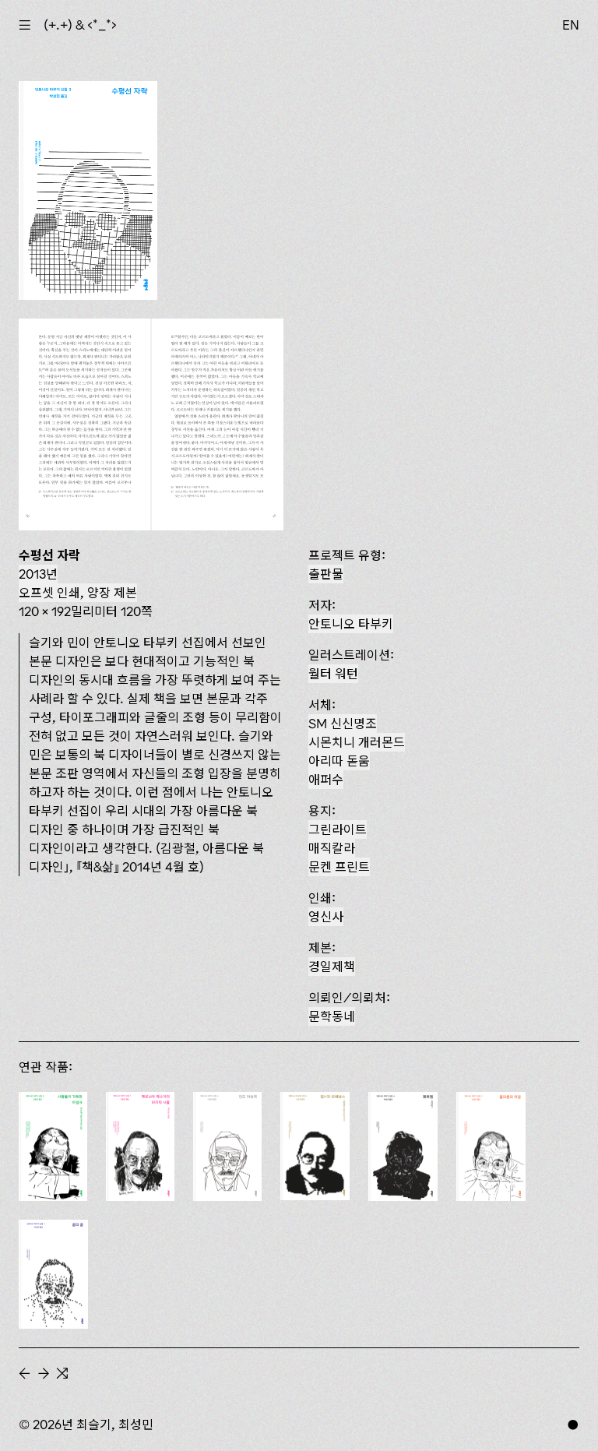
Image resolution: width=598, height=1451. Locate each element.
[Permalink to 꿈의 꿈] (53, 1274)
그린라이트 (337, 829)
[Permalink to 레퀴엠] (403, 1146)
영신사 (325, 916)
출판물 (325, 574)
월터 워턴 (333, 673)
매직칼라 (331, 848)
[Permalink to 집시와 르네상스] (315, 1146)
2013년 (38, 574)
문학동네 (331, 1016)
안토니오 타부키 (350, 624)
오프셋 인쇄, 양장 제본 (78, 592)
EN (570, 25)
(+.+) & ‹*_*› (80, 25)
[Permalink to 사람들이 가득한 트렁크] (53, 1146)
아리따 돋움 (339, 761)
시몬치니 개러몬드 (356, 742)
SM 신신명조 (342, 723)
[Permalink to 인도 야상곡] (227, 1146)
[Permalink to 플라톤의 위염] (491, 1146)
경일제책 (331, 966)
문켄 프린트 (339, 867)
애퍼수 (325, 779)
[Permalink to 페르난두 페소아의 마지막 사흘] (140, 1146)
